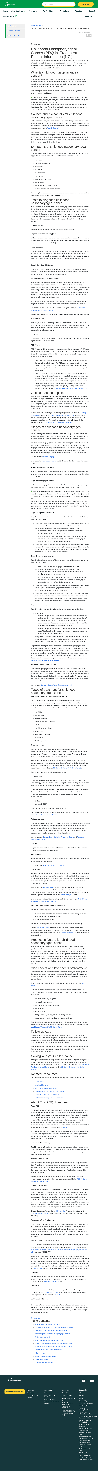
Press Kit (65, 1393)
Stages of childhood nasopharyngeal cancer (49, 1340)
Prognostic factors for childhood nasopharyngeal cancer (53, 1346)
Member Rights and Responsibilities (85, 1429)
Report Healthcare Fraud (14, 1391)
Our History (30, 1393)
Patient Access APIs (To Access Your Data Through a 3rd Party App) (68, 1412)
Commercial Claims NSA (85, 1445)
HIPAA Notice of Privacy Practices (84, 1409)
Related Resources (41, 1359)
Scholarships (48, 1393)
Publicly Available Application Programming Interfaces (67, 1405)
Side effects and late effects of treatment (48, 1350)
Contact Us (83, 1390)
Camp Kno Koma (49, 1399)
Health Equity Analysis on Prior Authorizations (86, 1458)
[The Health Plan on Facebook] (78, 1381)
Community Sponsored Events (51, 1402)
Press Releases (67, 1395)
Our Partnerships (32, 1395)
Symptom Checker (13, 31)
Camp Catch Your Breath (50, 1396)
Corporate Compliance (86, 1403)
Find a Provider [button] (9, 16)
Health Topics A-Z (13, 35)
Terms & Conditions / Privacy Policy (85, 1421)
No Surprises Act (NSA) (84, 1449)
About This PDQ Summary (44, 1362)
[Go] (46, 4)
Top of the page (36, 1318)
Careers (29, 1398)
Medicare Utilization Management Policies (86, 1437)
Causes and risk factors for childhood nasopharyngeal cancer (55, 1327)
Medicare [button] (88, 16)
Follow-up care (40, 1353)
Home (5, 11)
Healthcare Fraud (84, 1406)
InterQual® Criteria (85, 1455)
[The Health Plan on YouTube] (92, 1381)
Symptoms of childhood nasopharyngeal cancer (51, 1330)
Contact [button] (92, 11)
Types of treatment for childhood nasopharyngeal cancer (54, 1343)
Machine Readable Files (85, 1433)
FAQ (80, 1392)
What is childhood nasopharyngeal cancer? (49, 1324)
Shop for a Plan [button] (17, 11)
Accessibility (83, 1401)
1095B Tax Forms (84, 1453)
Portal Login (86, 4)
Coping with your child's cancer (45, 1356)
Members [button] (32, 11)
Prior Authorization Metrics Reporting (85, 1441)
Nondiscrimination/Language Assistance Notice (88, 1417)
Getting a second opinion (43, 1337)
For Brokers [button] (64, 11)
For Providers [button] (48, 11)
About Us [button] (78, 11)
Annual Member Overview (84, 1425)
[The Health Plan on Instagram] (87, 1381)
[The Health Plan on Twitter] (83, 1381)
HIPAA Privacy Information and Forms (86, 1413)
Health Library (12, 26)
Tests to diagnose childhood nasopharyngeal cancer (52, 1334)
